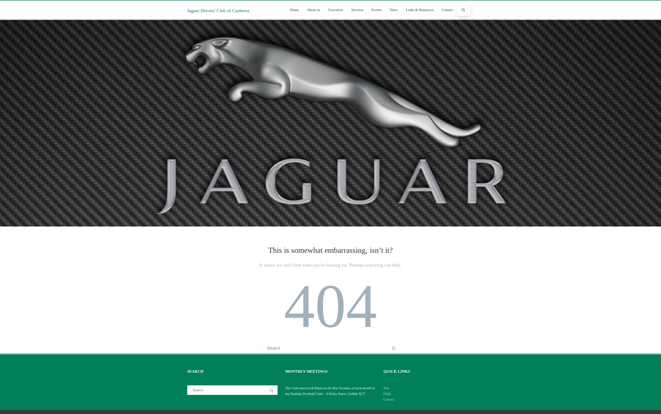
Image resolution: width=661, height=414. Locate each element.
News (394, 10)
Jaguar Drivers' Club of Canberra (218, 10)
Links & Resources (420, 10)
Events (376, 10)
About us (313, 10)
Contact (447, 10)
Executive (335, 10)
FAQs (387, 394)
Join (386, 388)
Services (357, 10)
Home (294, 10)
